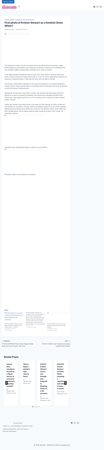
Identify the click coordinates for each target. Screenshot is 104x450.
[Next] (65, 383)
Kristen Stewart (9, 19)
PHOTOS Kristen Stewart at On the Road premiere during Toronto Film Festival (56, 325)
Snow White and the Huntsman (24, 19)
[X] (97, 6)
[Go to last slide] (6, 383)
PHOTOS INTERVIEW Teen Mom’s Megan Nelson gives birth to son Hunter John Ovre (17, 343)
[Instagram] (100, 6)
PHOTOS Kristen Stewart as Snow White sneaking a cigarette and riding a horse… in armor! (14, 325)
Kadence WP (66, 445)
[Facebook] (94, 6)
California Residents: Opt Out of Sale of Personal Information (15, 430)
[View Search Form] (18, 6)
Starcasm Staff (10, 29)
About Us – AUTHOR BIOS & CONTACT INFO (17, 426)
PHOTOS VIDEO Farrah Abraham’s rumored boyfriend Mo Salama (56, 343)
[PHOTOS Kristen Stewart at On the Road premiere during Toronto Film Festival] (57, 317)
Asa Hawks (61, 391)
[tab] (32, 406)
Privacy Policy (8, 2)
